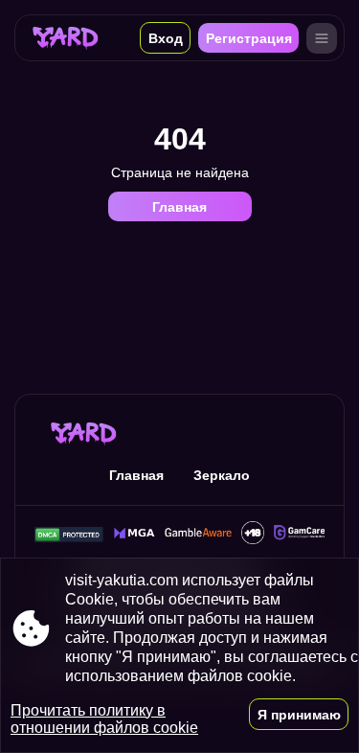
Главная (179, 207)
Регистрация (249, 38)
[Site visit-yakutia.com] (66, 38)
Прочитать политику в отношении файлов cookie (104, 719)
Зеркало (221, 475)
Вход (165, 38)
